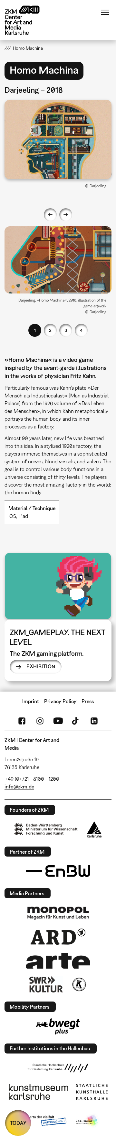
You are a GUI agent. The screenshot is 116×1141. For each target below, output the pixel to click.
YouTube (58, 721)
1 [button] (35, 330)
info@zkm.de (19, 786)
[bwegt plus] (58, 1026)
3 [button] (65, 330)
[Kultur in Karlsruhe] (79, 984)
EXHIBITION (40, 666)
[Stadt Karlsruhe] (94, 829)
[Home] (27, 20)
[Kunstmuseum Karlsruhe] (38, 1092)
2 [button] (50, 330)
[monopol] (58, 912)
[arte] (58, 961)
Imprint (30, 701)
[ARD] (58, 937)
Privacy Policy (60, 701)
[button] (58, 139)
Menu (105, 12)
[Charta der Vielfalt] (41, 1121)
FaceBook (21, 721)
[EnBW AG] (58, 871)
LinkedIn (94, 721)
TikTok (76, 721)
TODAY (18, 1123)
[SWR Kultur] (46, 984)
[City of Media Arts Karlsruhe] (87, 1121)
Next (65, 214)
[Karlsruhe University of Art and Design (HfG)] (58, 1068)
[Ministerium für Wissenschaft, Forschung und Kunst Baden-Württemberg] (46, 829)
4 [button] (81, 330)
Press (88, 701)
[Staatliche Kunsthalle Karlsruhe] (92, 1092)
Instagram (40, 721)
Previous (50, 214)
